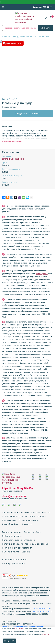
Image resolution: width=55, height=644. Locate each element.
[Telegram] (11, 197)
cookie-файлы (19, 629)
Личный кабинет (11, 524)
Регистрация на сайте (13, 563)
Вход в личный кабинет (14, 559)
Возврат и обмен (32, 532)
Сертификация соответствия (17, 548)
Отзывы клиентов (28, 520)
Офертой (45, 634)
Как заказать (9, 520)
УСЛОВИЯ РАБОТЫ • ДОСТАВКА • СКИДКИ (24, 516)
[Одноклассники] (7, 197)
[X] (15, 197)
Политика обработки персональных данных (25, 544)
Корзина (25, 552)
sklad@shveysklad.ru (14, 496)
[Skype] (27, 197)
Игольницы (44, 36)
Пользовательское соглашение (18, 540)
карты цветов (42, 274)
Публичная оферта (12, 536)
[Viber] (19, 197)
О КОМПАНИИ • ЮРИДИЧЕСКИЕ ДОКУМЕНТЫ (26, 512)
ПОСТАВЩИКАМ (10, 552)
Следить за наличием (27, 113)
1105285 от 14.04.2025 (41, 609)
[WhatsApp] (23, 197)
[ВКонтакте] (4, 197)
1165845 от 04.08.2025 (42, 611)
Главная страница (11, 532)
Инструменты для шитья (24, 36)
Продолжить (9, 641)
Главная (6, 36)
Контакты (27, 524)
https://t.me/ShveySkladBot (18, 488)
